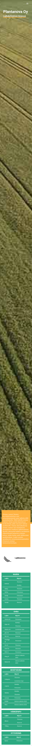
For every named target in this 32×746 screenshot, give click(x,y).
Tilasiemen (19, 582)
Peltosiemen (20, 592)
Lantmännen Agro (19, 629)
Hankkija (19, 585)
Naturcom (19, 602)
